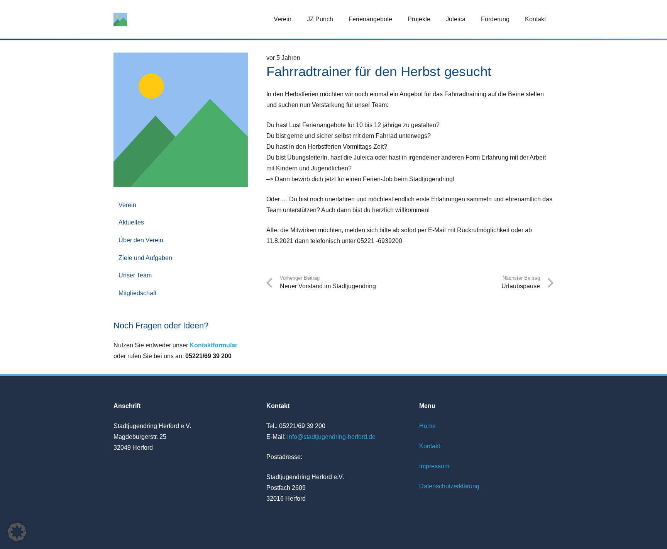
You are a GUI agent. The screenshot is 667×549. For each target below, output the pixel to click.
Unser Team (135, 275)
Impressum (434, 466)
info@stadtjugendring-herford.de (331, 436)
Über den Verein (141, 240)
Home (427, 426)
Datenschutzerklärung (449, 486)
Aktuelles (131, 222)
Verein (127, 205)
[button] (297, 19)
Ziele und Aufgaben (145, 258)
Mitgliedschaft (137, 293)
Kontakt (429, 446)
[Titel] (120, 19)
